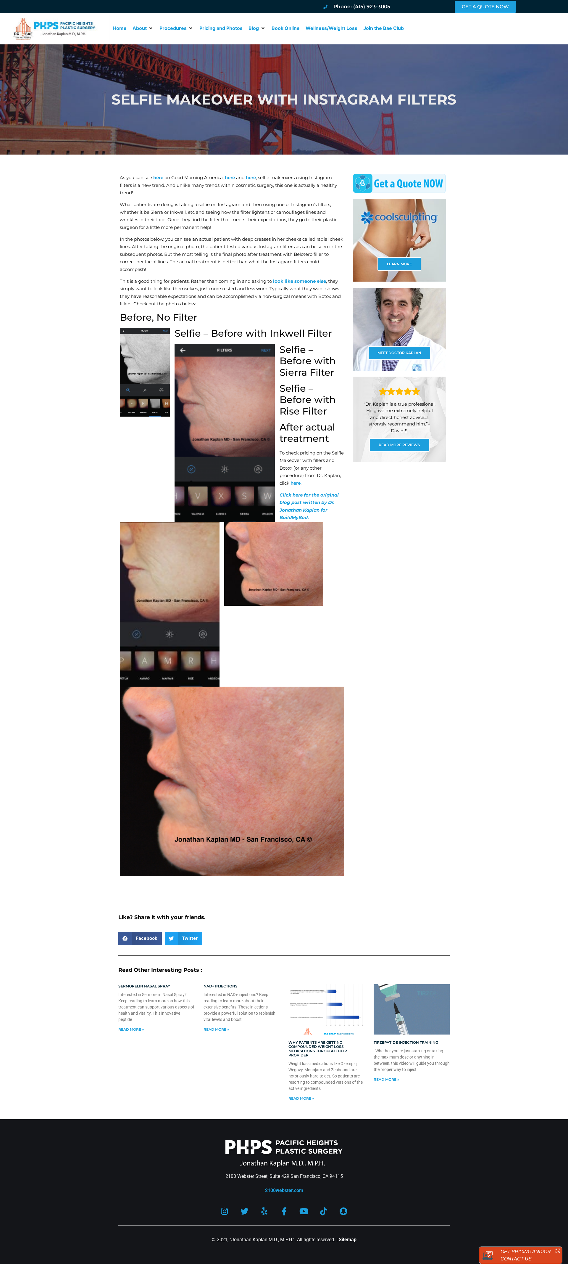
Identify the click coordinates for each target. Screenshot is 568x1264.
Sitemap (347, 1239)
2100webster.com (284, 1190)
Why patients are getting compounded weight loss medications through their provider (317, 1048)
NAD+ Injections (221, 986)
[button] (143, 28)
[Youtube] (304, 1211)
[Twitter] (244, 1211)
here (158, 177)
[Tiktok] (324, 1211)
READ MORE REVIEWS (399, 445)
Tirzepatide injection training (406, 1042)
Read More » (131, 1029)
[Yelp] (264, 1211)
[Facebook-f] (284, 1211)
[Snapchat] (344, 1211)
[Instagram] (225, 1211)
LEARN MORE (399, 264)
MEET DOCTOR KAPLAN (399, 353)
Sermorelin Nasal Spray (144, 986)
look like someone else (299, 281)
